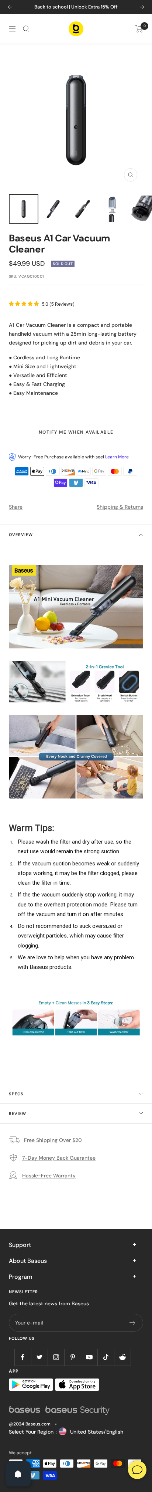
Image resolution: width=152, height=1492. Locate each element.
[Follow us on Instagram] (56, 1357)
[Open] (18, 1473)
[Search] (26, 29)
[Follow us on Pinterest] (72, 1357)
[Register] (132, 1322)
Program (20, 1277)
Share (16, 506)
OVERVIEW (21, 534)
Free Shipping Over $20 (53, 1140)
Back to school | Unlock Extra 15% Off (76, 7)
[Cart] (139, 29)
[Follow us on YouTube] (89, 1357)
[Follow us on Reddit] (122, 1357)
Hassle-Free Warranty (49, 1175)
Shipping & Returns (120, 506)
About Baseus (28, 1261)
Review (17, 1113)
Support (20, 1245)
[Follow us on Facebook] (22, 1357)
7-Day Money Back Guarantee (59, 1157)
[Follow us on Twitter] (39, 1357)
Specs (16, 1093)
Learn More (117, 457)
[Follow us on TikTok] (105, 1357)
